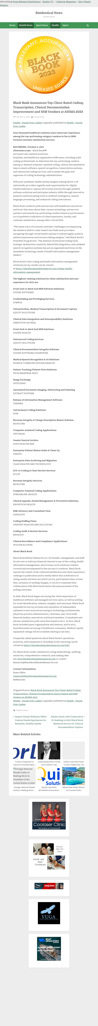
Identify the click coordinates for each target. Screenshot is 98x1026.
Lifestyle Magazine (66, 1)
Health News (25, 25)
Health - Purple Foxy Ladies (27, 123)
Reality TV (48, 1)
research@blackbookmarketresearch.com (35, 676)
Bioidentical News (49, 13)
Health (55, 25)
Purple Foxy (39, 117)
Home (12, 25)
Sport (65, 25)
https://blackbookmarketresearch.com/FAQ (47, 645)
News (25, 710)
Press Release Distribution (27, 1)
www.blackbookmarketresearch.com (36, 659)
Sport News (42, 25)
